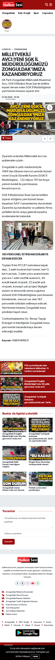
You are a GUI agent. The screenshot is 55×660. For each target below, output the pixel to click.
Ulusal (37, 625)
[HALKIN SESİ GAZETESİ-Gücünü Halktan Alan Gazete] (12, 5)
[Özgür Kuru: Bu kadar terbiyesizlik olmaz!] (41, 453)
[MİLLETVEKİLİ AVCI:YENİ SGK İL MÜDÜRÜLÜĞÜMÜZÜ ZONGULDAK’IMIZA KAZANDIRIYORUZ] (27, 118)
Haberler (6, 49)
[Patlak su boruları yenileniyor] (41, 479)
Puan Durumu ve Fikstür (16, 605)
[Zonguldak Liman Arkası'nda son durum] (14, 479)
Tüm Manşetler (13, 608)
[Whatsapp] (37, 583)
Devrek (17, 625)
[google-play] (27, 633)
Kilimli (7, 625)
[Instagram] (27, 583)
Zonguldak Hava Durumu (17, 595)
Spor (36, 13)
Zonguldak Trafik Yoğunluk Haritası (22, 601)
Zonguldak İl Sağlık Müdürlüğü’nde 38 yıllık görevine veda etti (14, 436)
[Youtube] (32, 583)
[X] (22, 583)
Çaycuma (47, 13)
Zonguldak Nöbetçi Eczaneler (19, 592)
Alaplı (27, 625)
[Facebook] (17, 583)
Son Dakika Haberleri (15, 611)
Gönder (8, 541)
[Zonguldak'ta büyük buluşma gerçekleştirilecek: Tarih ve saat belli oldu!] (41, 425)
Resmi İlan (48, 625)
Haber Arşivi (11, 614)
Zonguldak (8, 13)
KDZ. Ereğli (24, 622)
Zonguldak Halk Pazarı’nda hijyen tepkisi (11, 464)
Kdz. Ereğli (24, 13)
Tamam (35, 656)
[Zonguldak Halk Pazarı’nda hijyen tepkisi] (14, 453)
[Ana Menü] (50, 5)
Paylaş (8, 138)
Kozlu (48, 622)
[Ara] (46, 5)
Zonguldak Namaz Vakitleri (18, 598)
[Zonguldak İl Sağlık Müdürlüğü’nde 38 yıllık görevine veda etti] (14, 425)
